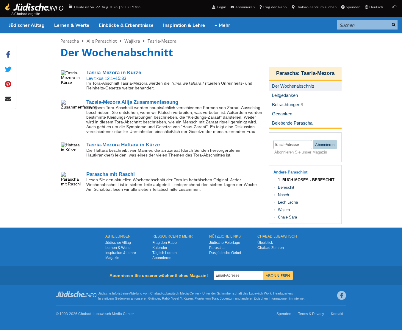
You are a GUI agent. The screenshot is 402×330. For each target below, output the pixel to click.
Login (221, 7)
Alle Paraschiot (102, 41)
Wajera (284, 209)
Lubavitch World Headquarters (271, 293)
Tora (215, 298)
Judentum (227, 298)
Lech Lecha (288, 202)
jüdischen (261, 298)
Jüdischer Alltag (27, 25)
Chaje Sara (287, 217)
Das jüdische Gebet (225, 253)
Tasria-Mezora (162, 41)
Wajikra (132, 41)
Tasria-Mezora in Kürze (113, 72)
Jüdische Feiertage (224, 243)
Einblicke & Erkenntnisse (126, 25)
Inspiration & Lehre (184, 25)
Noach (283, 195)
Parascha (69, 41)
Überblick (265, 243)
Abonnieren (161, 258)
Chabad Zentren (270, 248)
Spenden (353, 7)
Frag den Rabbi (275, 7)
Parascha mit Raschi (110, 174)
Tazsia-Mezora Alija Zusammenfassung (132, 102)
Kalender (159, 248)
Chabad (156, 293)
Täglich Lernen (164, 253)
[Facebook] (341, 295)
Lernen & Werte (71, 25)
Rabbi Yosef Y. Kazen (177, 298)
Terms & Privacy (311, 314)
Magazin (112, 258)
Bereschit (286, 187)
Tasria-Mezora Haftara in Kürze (123, 145)
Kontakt (337, 314)
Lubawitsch (171, 293)
